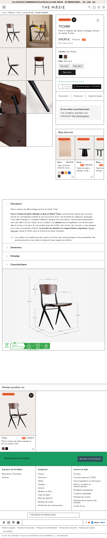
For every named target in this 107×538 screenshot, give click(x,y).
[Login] (103, 7)
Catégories (42, 469)
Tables (40, 481)
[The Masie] (53, 7)
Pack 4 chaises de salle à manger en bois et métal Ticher (16, 442)
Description (63, 96)
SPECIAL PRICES (45, 498)
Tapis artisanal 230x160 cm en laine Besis (63, 168)
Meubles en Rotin (45, 491)
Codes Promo (79, 506)
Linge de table (44, 495)
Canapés (41, 484)
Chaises (41, 474)
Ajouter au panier (88, 86)
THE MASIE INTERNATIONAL (43, 515)
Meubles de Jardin (45, 502)
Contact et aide (80, 469)
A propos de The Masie (12, 469)
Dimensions (78, 96)
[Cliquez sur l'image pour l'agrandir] (53, 305)
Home (4, 13)
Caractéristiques (95, 96)
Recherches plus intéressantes (50, 505)
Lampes (41, 488)
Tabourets (42, 477)
